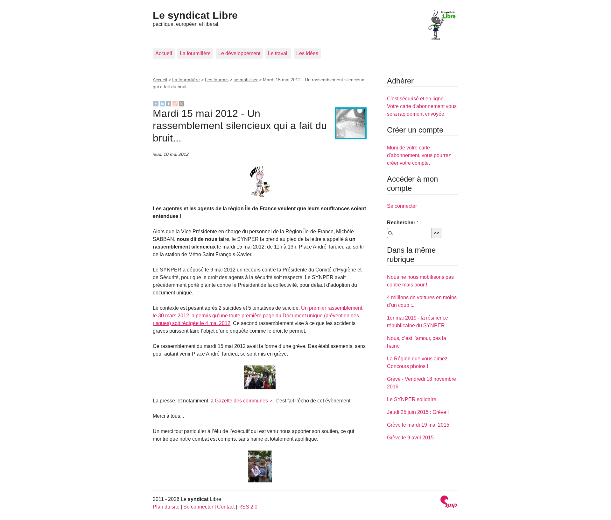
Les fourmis (216, 79)
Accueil (163, 53)
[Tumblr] (168, 103)
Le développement (239, 53)
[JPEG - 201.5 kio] (260, 377)
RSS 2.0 (247, 506)
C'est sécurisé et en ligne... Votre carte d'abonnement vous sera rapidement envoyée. (422, 106)
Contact (226, 506)
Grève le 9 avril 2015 (410, 437)
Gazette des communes (241, 400)
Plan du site (166, 506)
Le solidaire (411, 399)
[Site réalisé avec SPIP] (448, 502)
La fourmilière (195, 53)
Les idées (307, 53)
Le (195, 15)
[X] (181, 103)
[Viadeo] (175, 103)
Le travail (278, 53)
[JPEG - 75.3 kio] (260, 466)
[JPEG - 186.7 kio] (260, 181)
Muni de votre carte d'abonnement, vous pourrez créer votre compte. (419, 155)
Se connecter (402, 206)
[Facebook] (155, 103)
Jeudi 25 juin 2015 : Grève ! (418, 412)
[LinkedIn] (162, 103)
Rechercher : (402, 222)
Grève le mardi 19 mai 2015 (418, 425)
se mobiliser (246, 79)
